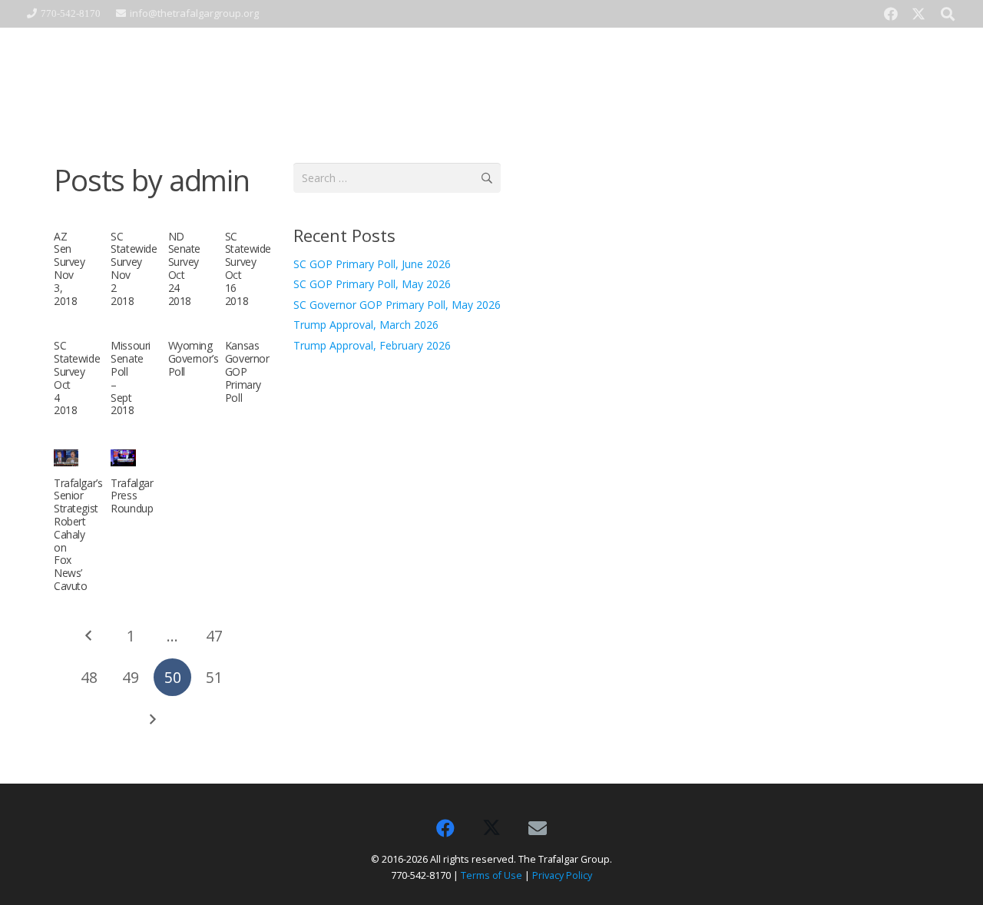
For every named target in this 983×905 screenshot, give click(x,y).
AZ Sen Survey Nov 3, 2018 (69, 268)
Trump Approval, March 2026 (366, 324)
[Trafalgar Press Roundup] (123, 457)
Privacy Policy (562, 875)
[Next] (151, 719)
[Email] (538, 828)
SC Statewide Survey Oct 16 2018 (248, 268)
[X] (918, 14)
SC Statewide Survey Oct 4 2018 (77, 377)
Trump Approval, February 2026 (372, 345)
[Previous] (89, 636)
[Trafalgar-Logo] (151, 74)
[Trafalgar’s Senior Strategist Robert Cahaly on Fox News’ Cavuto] (66, 457)
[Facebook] (891, 14)
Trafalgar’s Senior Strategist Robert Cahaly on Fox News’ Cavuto (78, 534)
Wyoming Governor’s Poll (193, 358)
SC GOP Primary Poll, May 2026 (372, 284)
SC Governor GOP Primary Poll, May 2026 (397, 304)
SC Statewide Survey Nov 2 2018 (134, 268)
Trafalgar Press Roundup (132, 496)
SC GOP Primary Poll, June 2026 (372, 264)
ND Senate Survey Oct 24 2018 (184, 268)
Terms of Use (491, 875)
